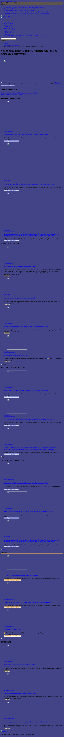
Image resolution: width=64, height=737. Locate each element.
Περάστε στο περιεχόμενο (8, 1)
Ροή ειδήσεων (8, 20)
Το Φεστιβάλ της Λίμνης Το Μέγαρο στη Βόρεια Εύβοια (19, 10)
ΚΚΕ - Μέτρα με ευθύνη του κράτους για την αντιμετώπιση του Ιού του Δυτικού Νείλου (27, 12)
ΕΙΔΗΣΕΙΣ (7, 22)
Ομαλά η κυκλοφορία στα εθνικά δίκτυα (11, 94)
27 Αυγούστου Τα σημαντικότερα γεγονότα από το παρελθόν (20, 8)
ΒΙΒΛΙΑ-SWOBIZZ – (10, 33)
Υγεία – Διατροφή (8, 28)
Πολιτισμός (7, 34)
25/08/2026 (7, 323)
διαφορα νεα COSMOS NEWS (12, 580)
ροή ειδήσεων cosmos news (8, 85)
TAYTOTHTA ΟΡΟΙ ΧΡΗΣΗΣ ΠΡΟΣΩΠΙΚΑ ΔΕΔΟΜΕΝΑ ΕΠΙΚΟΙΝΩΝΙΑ (25, 36)
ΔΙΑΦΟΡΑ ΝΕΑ (8, 23)
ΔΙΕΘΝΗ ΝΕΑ (8, 25)
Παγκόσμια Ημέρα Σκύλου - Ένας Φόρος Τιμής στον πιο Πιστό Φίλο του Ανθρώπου (26, 13)
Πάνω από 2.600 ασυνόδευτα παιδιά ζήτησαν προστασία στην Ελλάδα (19, 93)
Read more (58, 83)
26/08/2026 (7, 180)
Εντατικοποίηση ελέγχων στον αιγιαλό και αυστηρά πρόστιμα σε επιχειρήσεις (24, 7)
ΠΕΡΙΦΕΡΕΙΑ (8, 26)
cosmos (9, 58)
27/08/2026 (7, 131)
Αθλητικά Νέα (8, 31)
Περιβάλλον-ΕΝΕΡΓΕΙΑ (10, 29)
